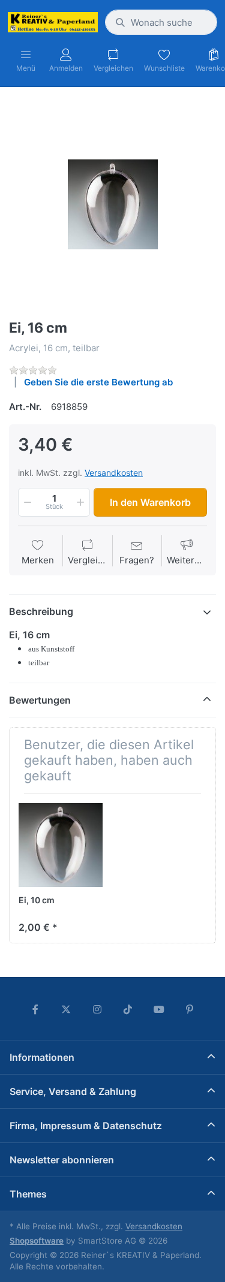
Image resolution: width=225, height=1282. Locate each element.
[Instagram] (97, 1009)
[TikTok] (128, 1009)
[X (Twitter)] (66, 1009)
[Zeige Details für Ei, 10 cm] (61, 845)
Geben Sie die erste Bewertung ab (98, 382)
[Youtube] (159, 1009)
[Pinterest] (190, 1009)
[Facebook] (35, 1009)
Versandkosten (114, 472)
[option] (112, 204)
